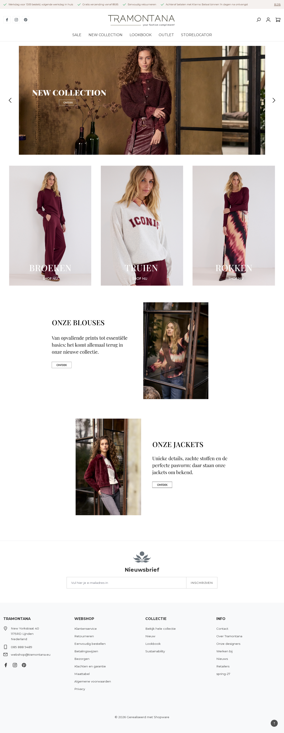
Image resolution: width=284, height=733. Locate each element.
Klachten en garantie (90, 666)
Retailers (222, 666)
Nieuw (150, 636)
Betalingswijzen (86, 651)
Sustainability (155, 651)
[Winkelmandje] (277, 19)
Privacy (79, 689)
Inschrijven (202, 582)
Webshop (84, 619)
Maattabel (82, 674)
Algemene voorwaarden (92, 681)
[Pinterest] (25, 19)
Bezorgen (81, 659)
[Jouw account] (268, 19)
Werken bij (224, 651)
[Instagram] (16, 19)
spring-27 (223, 674)
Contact (222, 628)
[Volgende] (274, 100)
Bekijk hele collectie (160, 628)
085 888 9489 (21, 647)
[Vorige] (10, 100)
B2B (277, 4)
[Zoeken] (258, 19)
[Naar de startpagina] (141, 19)
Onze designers (228, 643)
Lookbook (153, 643)
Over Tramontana (229, 636)
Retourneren (84, 636)
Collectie (155, 619)
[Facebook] (6, 19)
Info (220, 619)
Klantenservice (85, 628)
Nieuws (222, 659)
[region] (142, 100)
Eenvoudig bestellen (90, 643)
